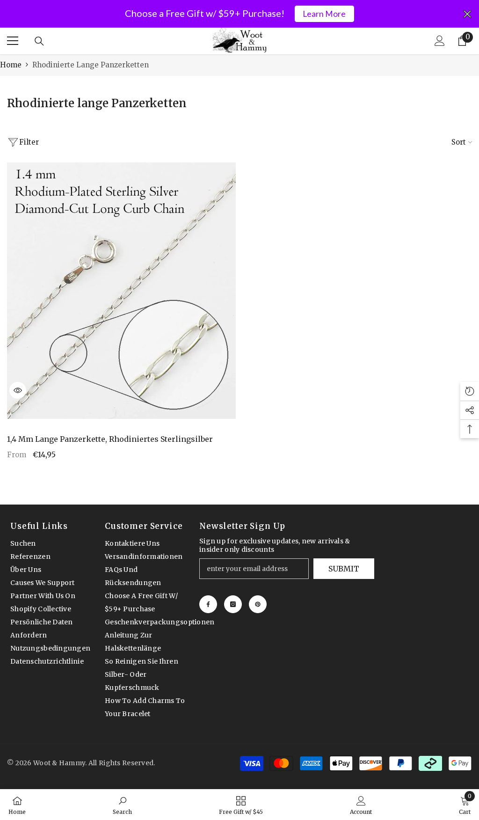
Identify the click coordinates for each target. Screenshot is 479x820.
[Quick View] (17, 390)
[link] (122, 804)
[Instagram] (233, 604)
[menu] (12, 40)
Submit (343, 568)
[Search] (39, 41)
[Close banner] (467, 14)
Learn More (324, 14)
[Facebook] (208, 604)
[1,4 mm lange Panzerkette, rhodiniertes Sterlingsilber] (121, 290)
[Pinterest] (258, 604)
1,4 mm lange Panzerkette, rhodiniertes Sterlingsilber (110, 439)
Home (11, 64)
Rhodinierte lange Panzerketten (90, 64)
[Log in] (440, 41)
